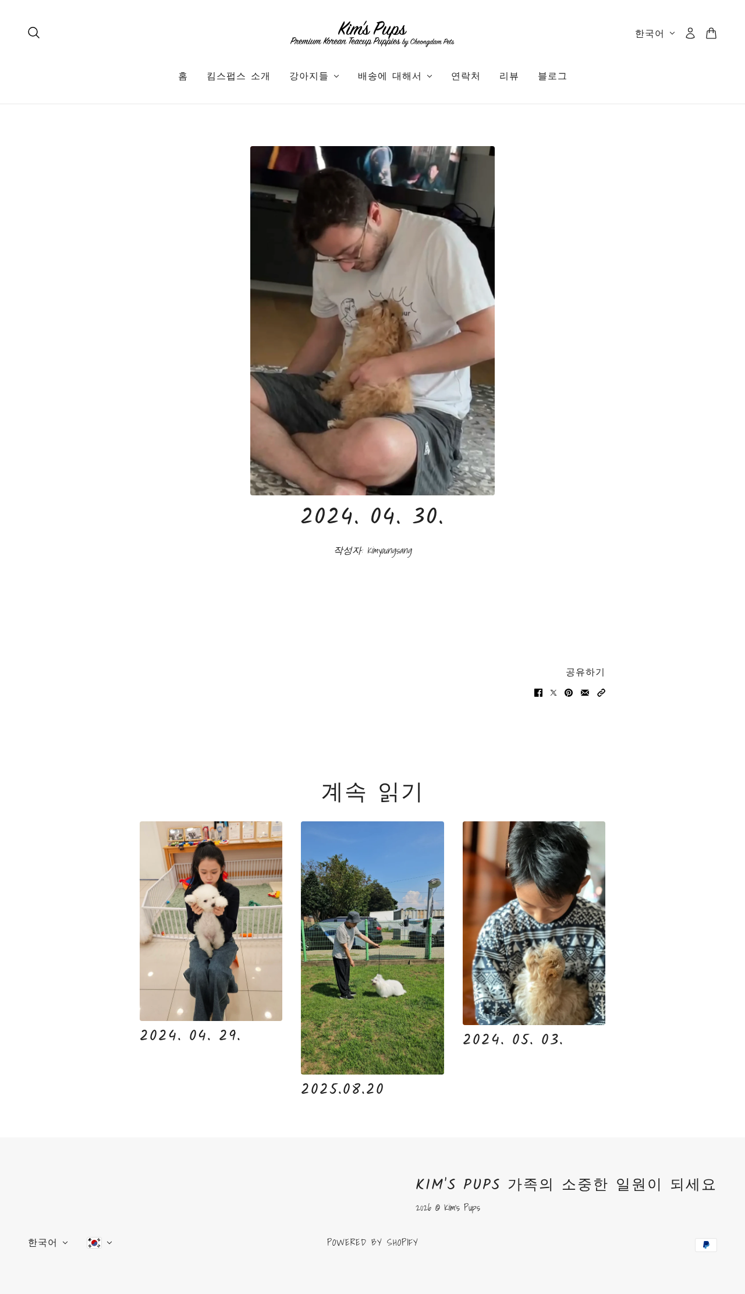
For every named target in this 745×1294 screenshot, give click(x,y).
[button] (601, 691)
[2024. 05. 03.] (534, 923)
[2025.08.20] (372, 948)
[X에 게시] (553, 691)
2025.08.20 (343, 1089)
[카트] (711, 33)
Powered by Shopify (372, 1242)
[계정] (690, 33)
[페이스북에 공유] (538, 691)
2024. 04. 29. (191, 1036)
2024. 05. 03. (513, 1040)
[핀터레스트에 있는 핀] (568, 691)
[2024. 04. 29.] (211, 921)
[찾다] (34, 32)
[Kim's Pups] (372, 33)
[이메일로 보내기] (585, 691)
